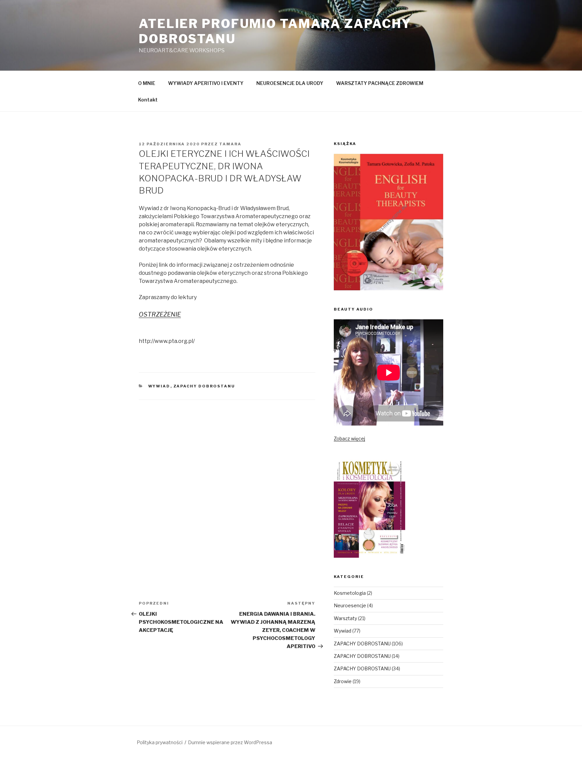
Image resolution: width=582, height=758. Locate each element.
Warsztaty (345, 618)
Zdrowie (343, 681)
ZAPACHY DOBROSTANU (204, 386)
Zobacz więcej (349, 438)
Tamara (230, 144)
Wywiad (159, 386)
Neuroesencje (350, 605)
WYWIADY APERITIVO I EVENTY (206, 83)
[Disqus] (227, 484)
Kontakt (148, 100)
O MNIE (146, 83)
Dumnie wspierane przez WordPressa (230, 742)
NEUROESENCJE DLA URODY (289, 83)
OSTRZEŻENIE (160, 314)
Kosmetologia (350, 593)
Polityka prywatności (160, 742)
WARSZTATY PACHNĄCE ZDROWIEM (379, 83)
